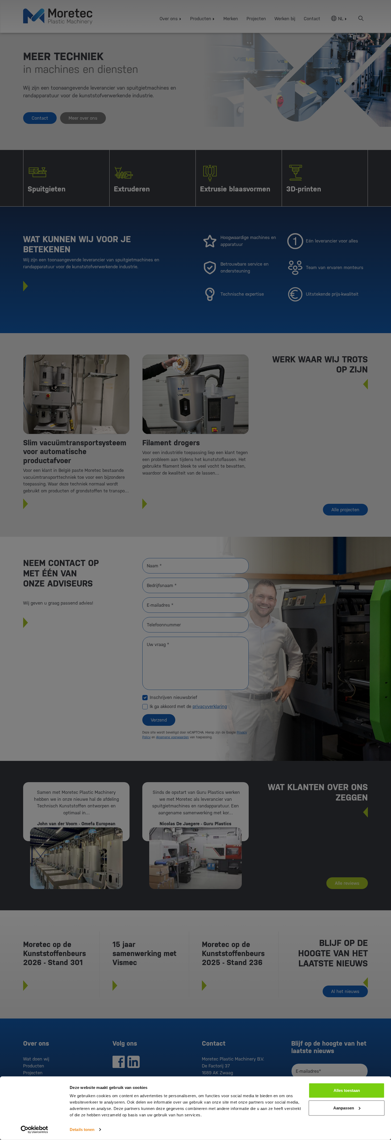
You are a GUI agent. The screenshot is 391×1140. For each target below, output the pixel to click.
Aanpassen (343, 1107)
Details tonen (82, 1129)
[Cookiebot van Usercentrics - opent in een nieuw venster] (34, 1130)
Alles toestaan (347, 1090)
